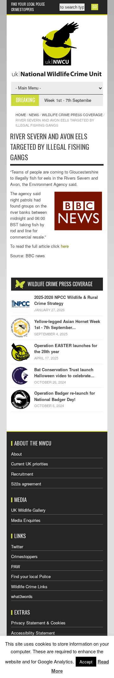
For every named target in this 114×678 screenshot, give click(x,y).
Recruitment (22, 474)
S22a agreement (26, 484)
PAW (15, 566)
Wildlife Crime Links (29, 586)
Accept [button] (85, 662)
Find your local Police (28, 4)
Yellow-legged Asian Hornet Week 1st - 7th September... (67, 324)
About (16, 454)
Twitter (17, 546)
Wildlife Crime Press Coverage (72, 114)
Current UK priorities (29, 464)
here (65, 246)
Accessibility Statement (33, 633)
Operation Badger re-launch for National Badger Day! (64, 396)
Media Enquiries (26, 520)
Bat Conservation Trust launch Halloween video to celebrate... (64, 372)
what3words (22, 596)
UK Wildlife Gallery (28, 510)
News (34, 114)
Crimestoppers (22, 9)
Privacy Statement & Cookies (38, 623)
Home (21, 114)
